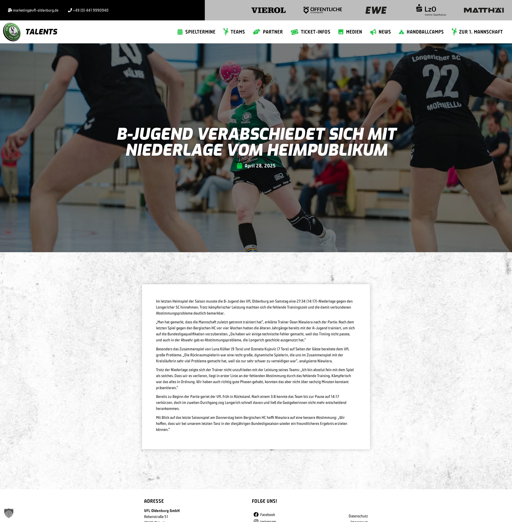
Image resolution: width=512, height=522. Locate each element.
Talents (41, 32)
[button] (9, 513)
